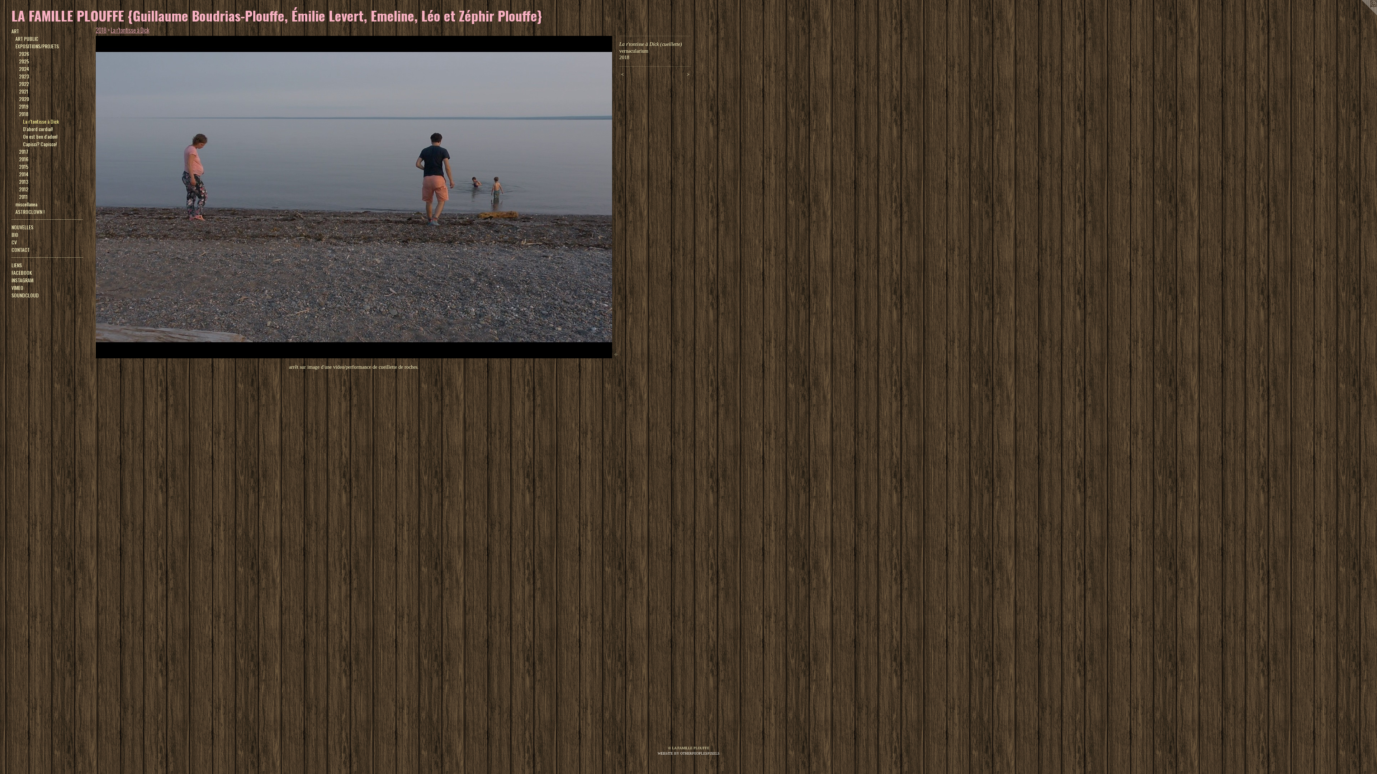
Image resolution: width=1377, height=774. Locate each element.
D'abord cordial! (38, 129)
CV (14, 242)
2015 (23, 166)
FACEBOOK (21, 272)
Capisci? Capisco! (40, 144)
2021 (23, 91)
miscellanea (26, 204)
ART (15, 31)
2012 (23, 189)
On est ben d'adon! (40, 136)
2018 (23, 114)
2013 (23, 181)
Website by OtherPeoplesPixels (689, 753)
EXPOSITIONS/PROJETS (37, 46)
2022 (24, 83)
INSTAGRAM (22, 280)
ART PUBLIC (26, 38)
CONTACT (20, 249)
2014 (23, 174)
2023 (24, 76)
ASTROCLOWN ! (29, 211)
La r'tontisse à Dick (41, 121)
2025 (24, 61)
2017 (23, 151)
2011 (23, 196)
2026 (24, 53)
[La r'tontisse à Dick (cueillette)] (354, 197)
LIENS (16, 265)
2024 (24, 68)
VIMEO (17, 287)
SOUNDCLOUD (25, 295)
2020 (24, 98)
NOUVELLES (22, 227)
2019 (23, 106)
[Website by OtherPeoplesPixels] (1362, 14)
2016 (23, 159)
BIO (14, 234)
